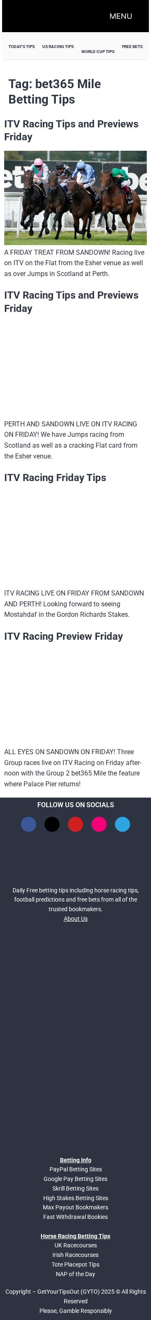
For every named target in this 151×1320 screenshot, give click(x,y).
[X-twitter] (52, 824)
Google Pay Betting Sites (75, 1179)
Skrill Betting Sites (75, 1188)
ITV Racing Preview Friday (63, 636)
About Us (76, 918)
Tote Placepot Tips (75, 1264)
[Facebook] (28, 824)
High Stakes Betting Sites (75, 1198)
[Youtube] (75, 824)
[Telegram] (122, 824)
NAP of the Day (75, 1274)
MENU (120, 16)
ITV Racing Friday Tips (55, 478)
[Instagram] (99, 824)
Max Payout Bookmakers (75, 1207)
